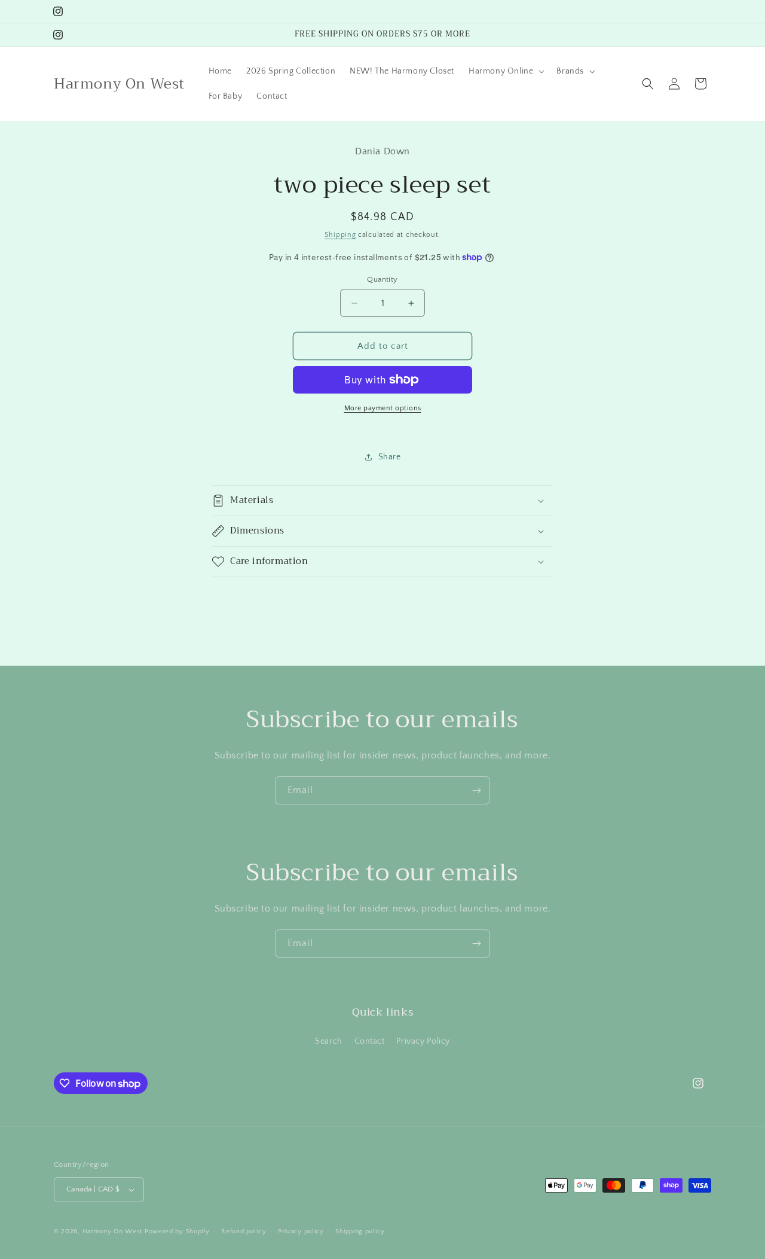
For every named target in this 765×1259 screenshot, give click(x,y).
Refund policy (243, 1231)
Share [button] (389, 457)
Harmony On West (112, 1231)
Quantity (382, 279)
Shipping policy (360, 1231)
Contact (369, 1041)
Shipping (340, 235)
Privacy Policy (422, 1041)
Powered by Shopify (177, 1231)
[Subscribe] (476, 790)
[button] (505, 71)
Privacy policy (301, 1231)
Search (328, 1041)
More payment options (382, 408)
